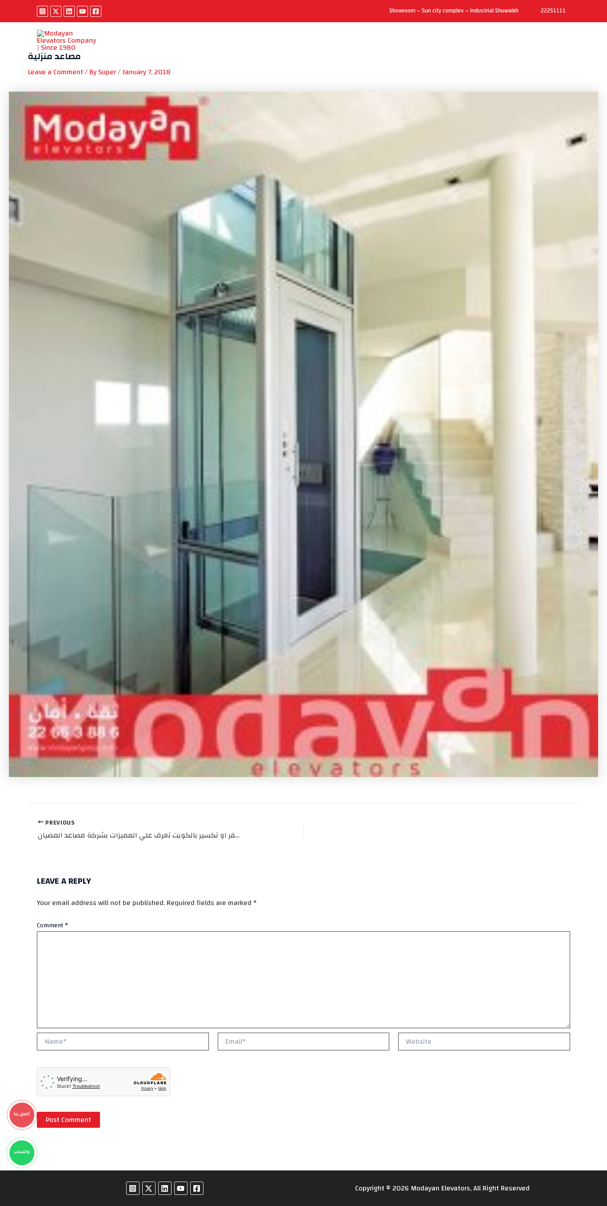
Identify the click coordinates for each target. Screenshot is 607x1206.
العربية (508, 45)
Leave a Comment (55, 72)
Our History (174, 45)
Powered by (232, 53)
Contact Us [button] (458, 45)
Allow (368, 52)
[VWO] (254, 53)
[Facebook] (95, 11)
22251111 (553, 10)
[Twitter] (55, 11)
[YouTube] (82, 11)
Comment (52, 925)
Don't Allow (317, 52)
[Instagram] (42, 11)
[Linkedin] (69, 11)
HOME (132, 45)
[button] (479, 45)
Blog (419, 45)
